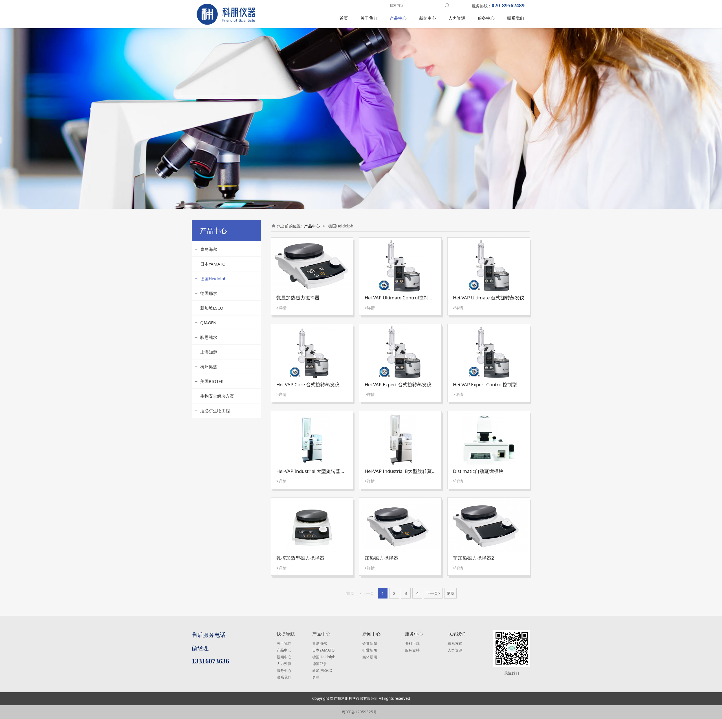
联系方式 (455, 643)
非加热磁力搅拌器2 (473, 557)
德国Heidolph (213, 278)
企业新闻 (369, 643)
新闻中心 (427, 18)
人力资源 (456, 18)
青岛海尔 (208, 249)
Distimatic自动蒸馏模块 (478, 471)
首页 (344, 18)
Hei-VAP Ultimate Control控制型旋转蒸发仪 (411, 297)
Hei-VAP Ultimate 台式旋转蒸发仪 (488, 297)
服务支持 (412, 650)
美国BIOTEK (211, 381)
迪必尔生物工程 (215, 410)
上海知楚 (208, 352)
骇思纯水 (208, 337)
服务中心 (486, 18)
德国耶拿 (208, 293)
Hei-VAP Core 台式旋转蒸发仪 (308, 384)
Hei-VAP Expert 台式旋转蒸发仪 (398, 384)
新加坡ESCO (211, 308)
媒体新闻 (369, 656)
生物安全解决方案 (217, 396)
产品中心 (398, 18)
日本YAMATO (213, 264)
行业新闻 (369, 650)
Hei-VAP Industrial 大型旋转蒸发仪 (313, 471)
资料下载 (412, 643)
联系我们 (515, 18)
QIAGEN (208, 322)
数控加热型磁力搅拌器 (300, 557)
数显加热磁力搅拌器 (298, 297)
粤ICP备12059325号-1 (361, 711)
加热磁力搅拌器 (381, 557)
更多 (316, 677)
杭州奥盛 (208, 366)
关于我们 (368, 18)
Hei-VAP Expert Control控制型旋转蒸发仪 (497, 384)
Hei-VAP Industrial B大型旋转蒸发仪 (403, 471)
